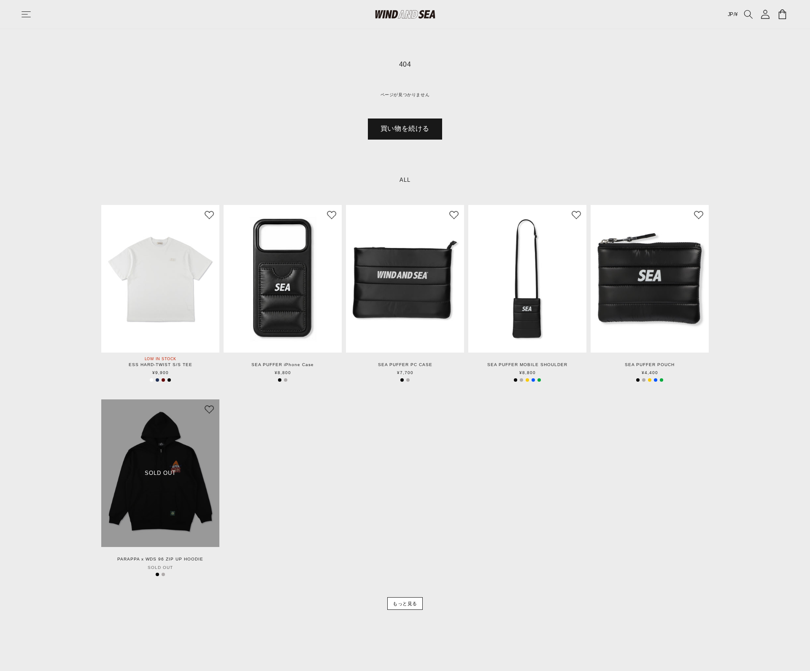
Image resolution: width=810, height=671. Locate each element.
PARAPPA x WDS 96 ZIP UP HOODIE (160, 559)
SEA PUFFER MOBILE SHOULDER (527, 365)
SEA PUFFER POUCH (650, 365)
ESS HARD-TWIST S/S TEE (160, 365)
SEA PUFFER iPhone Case (282, 365)
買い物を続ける (405, 128)
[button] (34, 14)
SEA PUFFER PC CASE (405, 365)
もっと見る (405, 603)
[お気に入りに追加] (209, 215)
